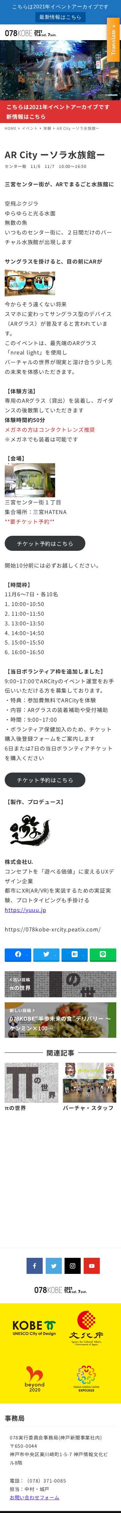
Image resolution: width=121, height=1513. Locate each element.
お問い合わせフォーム (34, 1497)
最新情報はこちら (60, 17)
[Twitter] (54, 1266)
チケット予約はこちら (45, 543)
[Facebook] (35, 1266)
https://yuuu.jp (25, 910)
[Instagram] (73, 1266)
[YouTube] (92, 1266)
